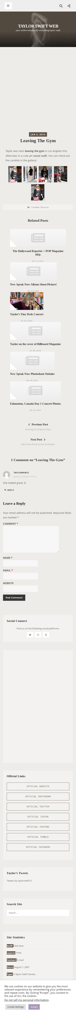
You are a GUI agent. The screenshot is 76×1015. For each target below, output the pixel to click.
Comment (10, 523)
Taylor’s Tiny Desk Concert (26, 314)
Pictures (44, 207)
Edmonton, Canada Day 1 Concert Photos (35, 403)
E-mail (20, 960)
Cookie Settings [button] (15, 1006)
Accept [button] (34, 1006)
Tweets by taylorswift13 (19, 880)
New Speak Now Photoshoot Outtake (32, 373)
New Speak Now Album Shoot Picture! (33, 284)
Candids (35, 207)
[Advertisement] (38, 90)
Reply (10, 490)
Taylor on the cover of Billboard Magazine (35, 344)
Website (8, 583)
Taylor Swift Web (38, 26)
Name (8, 558)
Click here (18, 945)
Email (8, 570)
